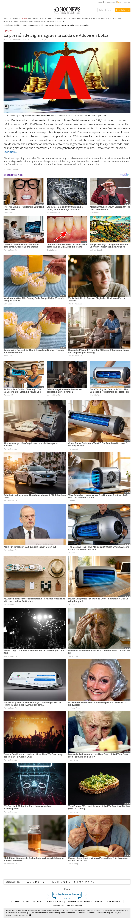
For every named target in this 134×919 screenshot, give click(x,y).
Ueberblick (40, 25)
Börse (32, 25)
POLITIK (43, 18)
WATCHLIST (127, 2)
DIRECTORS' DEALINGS (54, 21)
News (17, 901)
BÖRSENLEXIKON (110, 2)
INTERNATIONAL (104, 18)
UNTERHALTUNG (60, 18)
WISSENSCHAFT (74, 18)
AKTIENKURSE (15, 18)
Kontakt (26, 901)
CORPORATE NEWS (40, 21)
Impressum (38, 901)
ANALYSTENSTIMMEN (26, 21)
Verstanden (23, 915)
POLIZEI (94, 18)
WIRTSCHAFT (33, 18)
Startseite (25, 25)
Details (15, 915)
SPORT (50, 18)
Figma (6, 31)
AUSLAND (86, 18)
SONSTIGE (117, 18)
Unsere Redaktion (114, 901)
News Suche (120, 10)
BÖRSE (24, 18)
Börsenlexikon (13, 881)
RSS (120, 2)
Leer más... (10, 152)
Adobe (11, 31)
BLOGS (100, 2)
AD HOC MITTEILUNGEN (11, 21)
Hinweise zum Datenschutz (80, 901)
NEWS (6, 18)
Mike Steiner (57, 905)
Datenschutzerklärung (55, 901)
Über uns (99, 901)
